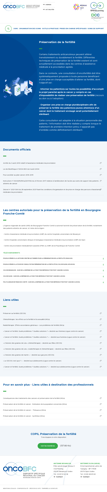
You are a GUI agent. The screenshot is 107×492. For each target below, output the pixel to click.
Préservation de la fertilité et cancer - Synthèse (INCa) (24, 416)
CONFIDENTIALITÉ (22, 488)
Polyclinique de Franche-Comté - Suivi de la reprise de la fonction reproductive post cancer (38, 282)
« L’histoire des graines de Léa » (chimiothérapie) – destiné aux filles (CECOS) (32, 343)
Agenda (48, 4)
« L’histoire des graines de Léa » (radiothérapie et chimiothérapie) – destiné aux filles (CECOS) (39, 349)
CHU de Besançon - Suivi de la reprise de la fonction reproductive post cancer (32, 270)
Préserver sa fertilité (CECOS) (14, 313)
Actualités (50, 9)
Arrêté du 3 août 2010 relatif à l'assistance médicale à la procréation (29, 163)
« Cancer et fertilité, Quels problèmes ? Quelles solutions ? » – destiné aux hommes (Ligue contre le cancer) (44, 337)
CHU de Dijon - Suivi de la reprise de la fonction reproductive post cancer (31, 276)
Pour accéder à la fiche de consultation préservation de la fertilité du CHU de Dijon (35, 264)
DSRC (16, 28)
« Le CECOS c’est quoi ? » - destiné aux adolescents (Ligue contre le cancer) (32, 361)
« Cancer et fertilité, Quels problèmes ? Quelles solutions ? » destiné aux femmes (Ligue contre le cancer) (43, 331)
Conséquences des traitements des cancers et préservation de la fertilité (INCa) (34, 398)
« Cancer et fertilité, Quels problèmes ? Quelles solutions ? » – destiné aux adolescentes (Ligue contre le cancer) (46, 367)
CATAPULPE (54, 488)
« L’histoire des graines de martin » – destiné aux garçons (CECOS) (28, 355)
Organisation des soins (30, 28)
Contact (59, 477)
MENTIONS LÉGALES (9, 488)
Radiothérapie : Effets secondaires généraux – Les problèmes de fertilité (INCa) (33, 325)
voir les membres (48, 446)
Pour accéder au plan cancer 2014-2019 (18, 175)
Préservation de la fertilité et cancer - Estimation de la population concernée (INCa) (35, 404)
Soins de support (96, 28)
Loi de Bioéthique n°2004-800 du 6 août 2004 (21, 169)
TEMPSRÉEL (45, 488)
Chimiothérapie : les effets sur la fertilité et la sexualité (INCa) (26, 319)
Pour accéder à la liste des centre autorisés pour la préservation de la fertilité (34, 258)
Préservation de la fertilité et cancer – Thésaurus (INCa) (24, 410)
